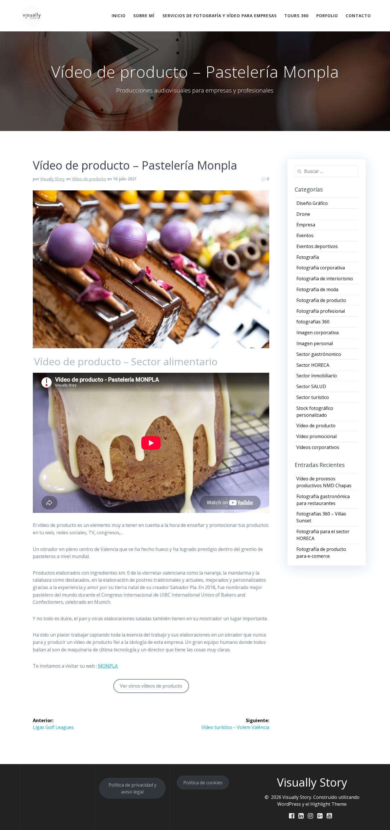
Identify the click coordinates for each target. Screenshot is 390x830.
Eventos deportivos (317, 246)
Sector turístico (312, 397)
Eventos (304, 235)
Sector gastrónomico (318, 354)
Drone (303, 214)
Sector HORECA (312, 365)
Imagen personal (314, 343)
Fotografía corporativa (320, 268)
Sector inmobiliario (316, 375)
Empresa (305, 224)
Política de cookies (202, 782)
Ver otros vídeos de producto (151, 686)
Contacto (358, 15)
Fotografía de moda (317, 289)
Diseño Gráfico (312, 203)
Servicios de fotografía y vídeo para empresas (219, 15)
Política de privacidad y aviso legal (132, 788)
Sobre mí (143, 15)
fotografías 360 (312, 322)
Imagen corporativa (317, 332)
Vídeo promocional (316, 436)
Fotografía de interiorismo (324, 278)
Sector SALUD (311, 386)
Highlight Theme (328, 804)
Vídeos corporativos (317, 447)
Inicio (119, 15)
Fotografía (307, 257)
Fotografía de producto (321, 300)
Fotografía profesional (320, 311)
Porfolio (327, 15)
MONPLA (108, 666)
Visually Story (52, 179)
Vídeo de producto (89, 179)
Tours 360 (296, 15)
